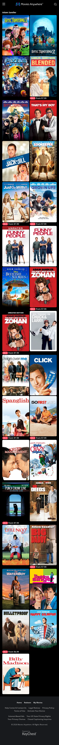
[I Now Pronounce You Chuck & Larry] (43, 331)
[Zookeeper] (43, 161)
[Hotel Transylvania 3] (15, 35)
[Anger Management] (15, 460)
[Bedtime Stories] (15, 287)
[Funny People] (43, 246)
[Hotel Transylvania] (15, 120)
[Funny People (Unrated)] (15, 246)
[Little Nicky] (15, 545)
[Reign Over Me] (15, 375)
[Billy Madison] (15, 674)
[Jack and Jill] (15, 161)
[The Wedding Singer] (43, 589)
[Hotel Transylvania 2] (43, 35)
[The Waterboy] (15, 589)
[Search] (55, 4)
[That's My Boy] (43, 120)
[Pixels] (15, 76)
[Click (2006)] (43, 375)
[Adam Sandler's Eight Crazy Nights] (43, 460)
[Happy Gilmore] (43, 630)
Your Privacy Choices (16, 719)
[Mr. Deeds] (43, 501)
